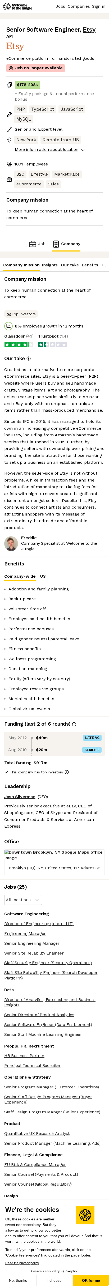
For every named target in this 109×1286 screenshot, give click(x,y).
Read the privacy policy (22, 1263)
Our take (70, 264)
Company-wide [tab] (20, 576)
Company (70, 243)
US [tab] (43, 576)
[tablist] (54, 576)
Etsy (89, 29)
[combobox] (6, 900)
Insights (50, 264)
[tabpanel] (54, 649)
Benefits (90, 264)
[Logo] (17, 6)
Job (41, 243)
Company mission (21, 264)
